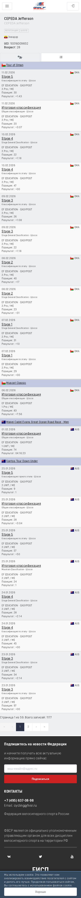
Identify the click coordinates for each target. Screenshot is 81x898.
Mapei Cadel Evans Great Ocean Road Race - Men (37, 422)
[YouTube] (72, 856)
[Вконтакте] (9, 856)
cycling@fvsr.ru (25, 805)
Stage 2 (7, 262)
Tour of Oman (14, 65)
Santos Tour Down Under (22, 461)
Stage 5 (7, 77)
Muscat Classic (16, 383)
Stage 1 (7, 324)
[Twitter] (40, 856)
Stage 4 (7, 139)
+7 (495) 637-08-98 (19, 800)
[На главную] (39, 6)
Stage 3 (7, 200)
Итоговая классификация (21, 108)
